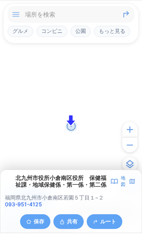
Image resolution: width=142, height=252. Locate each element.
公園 (80, 31)
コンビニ (51, 31)
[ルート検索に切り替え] (126, 14)
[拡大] (129, 129)
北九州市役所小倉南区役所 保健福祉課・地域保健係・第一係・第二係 (61, 181)
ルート (108, 221)
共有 (72, 221)
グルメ (20, 31)
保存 (39, 221)
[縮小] (129, 144)
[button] (71, 120)
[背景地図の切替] (129, 164)
